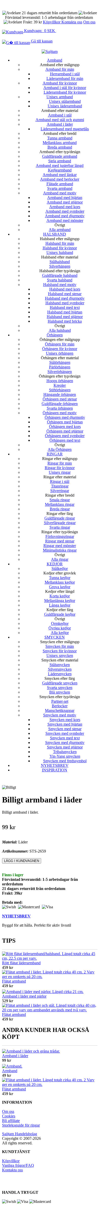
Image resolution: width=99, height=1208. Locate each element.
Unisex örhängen (59, 353)
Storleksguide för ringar (21, 1125)
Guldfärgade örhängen (60, 403)
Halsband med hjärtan (64, 312)
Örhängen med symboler (65, 436)
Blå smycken (59, 692)
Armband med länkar (60, 174)
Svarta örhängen (60, 408)
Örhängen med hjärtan (65, 422)
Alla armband (60, 229)
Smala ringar (60, 500)
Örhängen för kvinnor (59, 349)
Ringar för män (59, 463)
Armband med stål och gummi (60, 120)
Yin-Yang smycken (65, 756)
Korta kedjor (60, 596)
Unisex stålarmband (65, 101)
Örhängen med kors (65, 426)
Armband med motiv (59, 193)
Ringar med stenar (59, 541)
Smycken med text (65, 738)
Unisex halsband (59, 252)
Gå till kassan (41, 41)
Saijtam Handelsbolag (19, 1134)
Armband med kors (64, 207)
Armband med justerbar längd (60, 165)
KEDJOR (55, 564)
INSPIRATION (54, 770)
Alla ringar (59, 559)
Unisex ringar (60, 472)
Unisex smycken (59, 655)
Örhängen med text (65, 440)
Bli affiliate (11, 1120)
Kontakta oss (71, 22)
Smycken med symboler (64, 733)
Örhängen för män (59, 344)
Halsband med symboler (64, 303)
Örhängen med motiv (60, 413)
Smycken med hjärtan (64, 724)
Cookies (8, 1116)
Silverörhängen (59, 371)
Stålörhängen (59, 362)
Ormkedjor (60, 623)
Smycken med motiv (59, 715)
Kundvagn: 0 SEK (39, 30)
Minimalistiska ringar (60, 550)
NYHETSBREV (55, 765)
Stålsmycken (60, 665)
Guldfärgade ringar (59, 518)
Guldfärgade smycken (59, 683)
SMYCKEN (54, 637)
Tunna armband (59, 138)
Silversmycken (60, 669)
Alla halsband (60, 330)
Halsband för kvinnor (60, 248)
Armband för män (59, 69)
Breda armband (59, 147)
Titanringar (60, 486)
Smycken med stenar (64, 729)
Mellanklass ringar (59, 504)
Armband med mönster (64, 220)
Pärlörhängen (59, 367)
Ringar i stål (59, 481)
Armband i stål (60, 115)
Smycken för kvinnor (60, 651)
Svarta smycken (59, 687)
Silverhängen (59, 266)
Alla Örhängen (60, 449)
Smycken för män (59, 646)
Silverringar (59, 490)
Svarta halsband (59, 280)
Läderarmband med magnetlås (65, 129)
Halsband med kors (64, 289)
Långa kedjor (59, 605)
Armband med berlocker (59, 179)
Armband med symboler (64, 211)
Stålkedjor (60, 568)
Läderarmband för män (64, 78)
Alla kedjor (60, 632)
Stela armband (59, 161)
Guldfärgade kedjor (59, 614)
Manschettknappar (59, 710)
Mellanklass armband (60, 142)
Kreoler (60, 385)
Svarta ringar (60, 527)
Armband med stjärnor (65, 202)
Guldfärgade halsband (59, 275)
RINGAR (55, 454)
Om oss (89, 22)
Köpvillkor (52, 22)
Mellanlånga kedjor (59, 600)
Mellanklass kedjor (60, 582)
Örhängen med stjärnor (64, 431)
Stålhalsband (60, 262)
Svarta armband (59, 188)
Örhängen (55, 335)
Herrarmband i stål (65, 74)
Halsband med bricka (65, 321)
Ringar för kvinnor (60, 468)
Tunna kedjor (59, 578)
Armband (54, 60)
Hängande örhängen (59, 394)
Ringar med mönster (59, 545)
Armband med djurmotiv (65, 216)
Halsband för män (59, 243)
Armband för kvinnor (60, 83)
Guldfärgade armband (59, 156)
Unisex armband (59, 97)
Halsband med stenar (64, 294)
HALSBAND (54, 234)
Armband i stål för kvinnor (64, 87)
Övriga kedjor (59, 628)
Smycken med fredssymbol (65, 761)
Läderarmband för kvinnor (65, 92)
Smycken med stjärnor (65, 747)
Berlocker (60, 706)
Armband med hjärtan (64, 197)
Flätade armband (59, 184)
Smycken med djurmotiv (65, 742)
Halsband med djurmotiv (65, 298)
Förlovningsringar (59, 536)
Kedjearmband (60, 170)
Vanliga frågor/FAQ (18, 1165)
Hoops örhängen (59, 381)
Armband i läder (60, 124)
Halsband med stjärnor (65, 316)
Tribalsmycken (65, 752)
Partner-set (59, 701)
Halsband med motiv (59, 284)
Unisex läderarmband (65, 106)
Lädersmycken (60, 674)
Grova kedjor (59, 587)
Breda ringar (60, 509)
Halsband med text (65, 307)
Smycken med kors (65, 719)
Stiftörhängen (60, 390)
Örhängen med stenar (60, 399)
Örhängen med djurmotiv (65, 417)
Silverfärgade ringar (60, 523)
